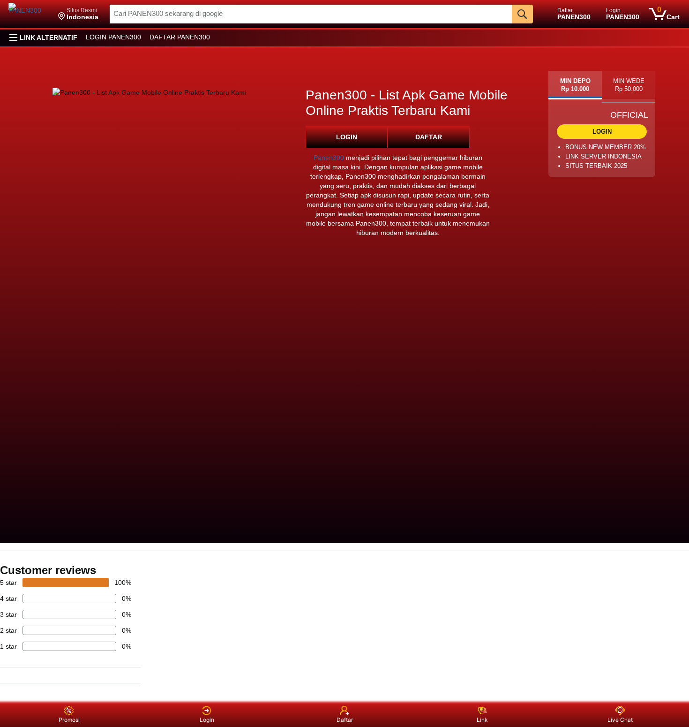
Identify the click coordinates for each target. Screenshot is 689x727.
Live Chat (620, 719)
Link (482, 719)
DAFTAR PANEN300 (180, 37)
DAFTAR (428, 137)
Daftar (345, 719)
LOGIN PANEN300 (113, 37)
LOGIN (346, 137)
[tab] (575, 85)
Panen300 (329, 157)
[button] (78, 14)
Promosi (69, 719)
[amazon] (29, 14)
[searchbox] (311, 14)
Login (207, 719)
